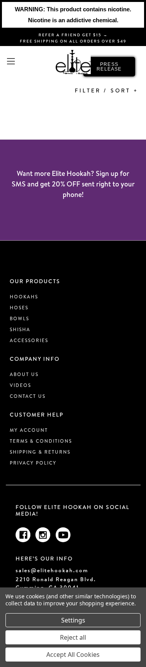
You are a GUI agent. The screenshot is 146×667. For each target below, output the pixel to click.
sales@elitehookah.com (52, 570)
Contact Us (28, 396)
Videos (20, 385)
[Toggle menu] (10, 61)
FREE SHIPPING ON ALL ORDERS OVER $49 (73, 41)
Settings (73, 620)
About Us (24, 374)
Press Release (109, 67)
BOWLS (19, 318)
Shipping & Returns (40, 452)
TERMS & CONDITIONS (41, 441)
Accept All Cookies (73, 654)
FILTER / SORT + (106, 90)
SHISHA (20, 329)
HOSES (19, 307)
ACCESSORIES (29, 340)
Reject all (73, 637)
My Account (29, 430)
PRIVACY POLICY (33, 462)
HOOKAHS (24, 296)
